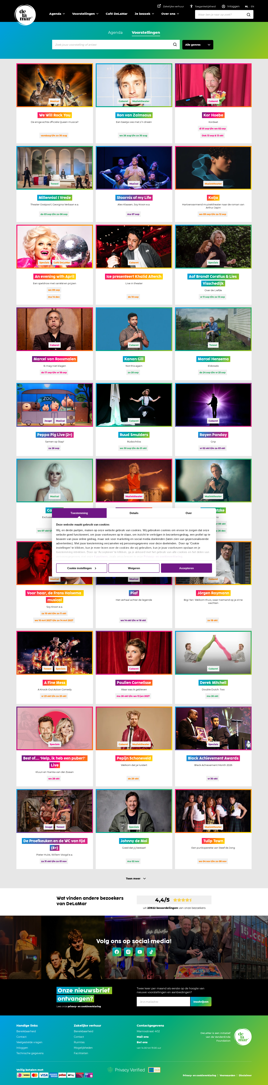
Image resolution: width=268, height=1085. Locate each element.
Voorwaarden (227, 1075)
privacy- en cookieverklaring (84, 1006)
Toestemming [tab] (79, 513)
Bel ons (142, 1042)
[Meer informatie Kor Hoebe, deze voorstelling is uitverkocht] (213, 103)
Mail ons (143, 1036)
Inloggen (22, 1047)
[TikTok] (151, 952)
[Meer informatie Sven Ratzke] (213, 499)
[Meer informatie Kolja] (213, 184)
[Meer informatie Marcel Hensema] (213, 343)
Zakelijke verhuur (173, 6)
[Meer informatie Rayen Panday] (213, 419)
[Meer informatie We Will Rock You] (54, 103)
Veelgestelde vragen (29, 1042)
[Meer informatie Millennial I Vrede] (54, 184)
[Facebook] (116, 952)
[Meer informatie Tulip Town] (213, 829)
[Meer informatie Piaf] (134, 584)
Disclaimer (245, 1075)
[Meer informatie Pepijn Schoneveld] (134, 747)
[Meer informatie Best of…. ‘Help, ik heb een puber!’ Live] (54, 747)
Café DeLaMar (116, 14)
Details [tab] (134, 513)
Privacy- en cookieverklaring (163, 556)
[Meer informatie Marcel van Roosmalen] (54, 343)
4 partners (101, 556)
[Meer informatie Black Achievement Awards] (213, 747)
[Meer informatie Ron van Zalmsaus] (134, 103)
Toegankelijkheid (205, 6)
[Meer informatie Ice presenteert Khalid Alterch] (134, 265)
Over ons (168, 14)
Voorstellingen (83, 14)
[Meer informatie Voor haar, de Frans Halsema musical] (54, 584)
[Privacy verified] (126, 1070)
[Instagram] (128, 952)
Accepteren (186, 568)
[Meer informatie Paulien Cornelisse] (134, 667)
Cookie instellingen (79, 568)
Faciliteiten (81, 1053)
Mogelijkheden (83, 1047)
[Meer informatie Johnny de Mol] (134, 829)
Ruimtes (79, 1042)
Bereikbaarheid (26, 1031)
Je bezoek (142, 14)
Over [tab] (189, 513)
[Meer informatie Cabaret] (54, 499)
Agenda (55, 14)
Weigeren (134, 568)
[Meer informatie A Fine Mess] (54, 667)
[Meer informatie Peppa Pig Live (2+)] (54, 419)
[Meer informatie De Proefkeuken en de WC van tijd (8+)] (54, 829)
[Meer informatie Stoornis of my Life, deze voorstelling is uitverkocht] (134, 184)
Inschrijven (201, 1001)
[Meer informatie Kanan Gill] (134, 343)
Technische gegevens (30, 1053)
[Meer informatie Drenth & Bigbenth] (134, 499)
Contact (21, 1036)
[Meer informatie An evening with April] (54, 265)
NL (246, 6)
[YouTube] (139, 952)
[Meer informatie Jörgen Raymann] (213, 584)
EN (252, 6)
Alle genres (193, 44)
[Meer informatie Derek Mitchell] (213, 667)
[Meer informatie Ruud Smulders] (134, 419)
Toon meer (133, 878)
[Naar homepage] (25, 15)
